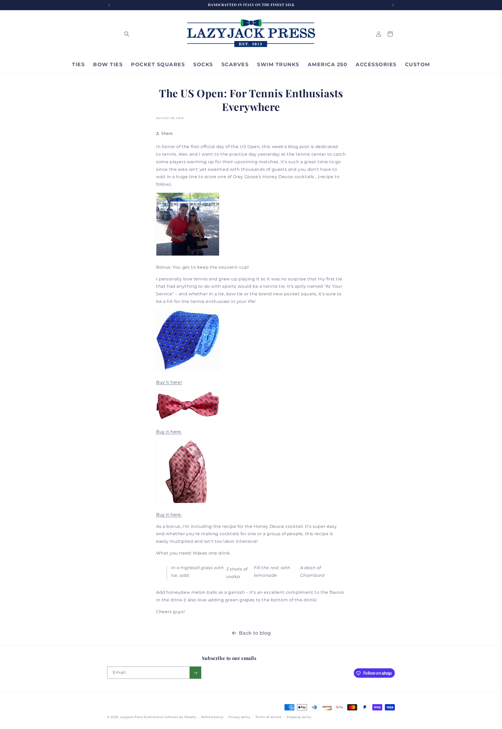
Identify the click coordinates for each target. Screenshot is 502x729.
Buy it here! (169, 382)
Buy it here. (169, 431)
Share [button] (167, 133)
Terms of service (268, 717)
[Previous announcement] (109, 5)
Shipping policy (299, 717)
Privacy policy (239, 717)
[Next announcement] (393, 5)
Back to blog (255, 633)
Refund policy (212, 717)
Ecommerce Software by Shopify (170, 717)
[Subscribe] (195, 673)
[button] (126, 34)
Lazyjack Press (131, 717)
